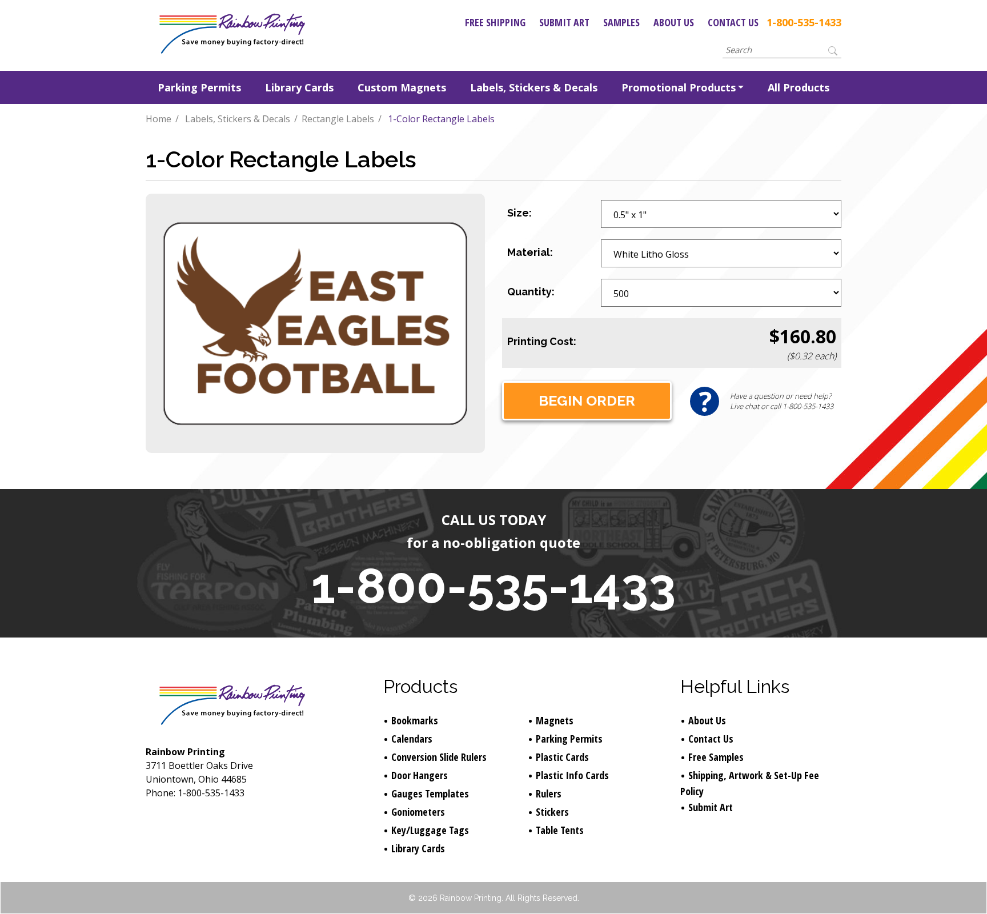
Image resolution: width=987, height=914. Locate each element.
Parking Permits (199, 87)
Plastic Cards (562, 757)
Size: (519, 213)
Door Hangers (419, 775)
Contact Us (733, 22)
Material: (530, 252)
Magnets (554, 720)
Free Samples (716, 757)
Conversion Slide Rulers (439, 757)
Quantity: (531, 292)
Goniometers (418, 812)
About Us (673, 22)
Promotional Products (678, 87)
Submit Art (564, 22)
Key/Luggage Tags (430, 830)
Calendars (411, 738)
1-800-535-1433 (804, 22)
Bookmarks (414, 720)
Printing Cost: (541, 341)
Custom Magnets (402, 87)
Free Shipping (495, 22)
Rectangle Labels (338, 119)
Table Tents (560, 830)
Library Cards (299, 87)
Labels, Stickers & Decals (533, 87)
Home (158, 119)
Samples (621, 22)
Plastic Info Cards (572, 775)
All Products (798, 87)
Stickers (552, 812)
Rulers (548, 793)
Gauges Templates (430, 793)
